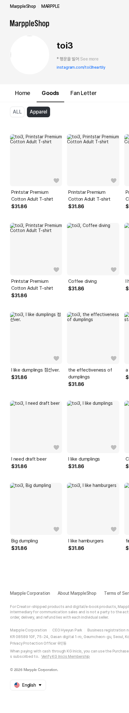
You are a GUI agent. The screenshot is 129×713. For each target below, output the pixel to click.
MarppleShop (23, 6)
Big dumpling (24, 541)
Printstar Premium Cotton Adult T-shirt (32, 195)
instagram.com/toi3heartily (81, 67)
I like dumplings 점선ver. (35, 370)
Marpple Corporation (30, 593)
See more (89, 58)
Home (22, 93)
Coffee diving (82, 281)
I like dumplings (84, 459)
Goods (50, 93)
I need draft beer (29, 459)
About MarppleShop (77, 593)
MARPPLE (50, 6)
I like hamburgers (86, 541)
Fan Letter (83, 93)
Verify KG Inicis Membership (65, 656)
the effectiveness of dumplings (90, 373)
